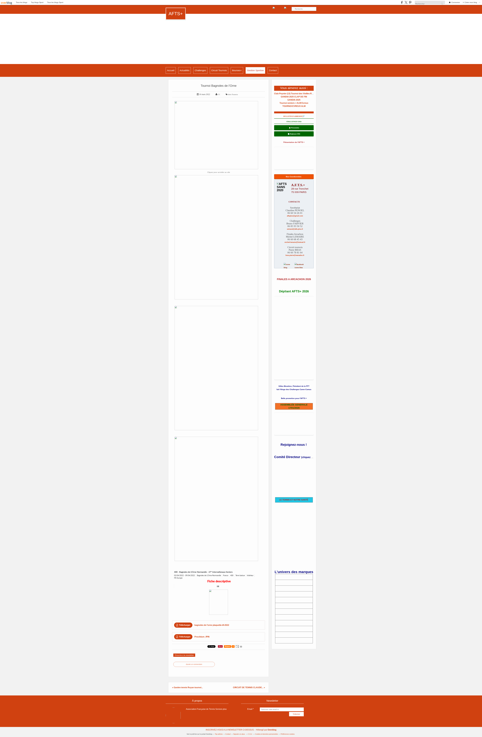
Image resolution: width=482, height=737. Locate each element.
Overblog (272, 730)
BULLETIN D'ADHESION (293, 116)
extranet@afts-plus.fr (295, 229)
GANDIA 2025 (293, 100)
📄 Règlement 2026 (294, 134)
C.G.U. (250, 734)
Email (249, 709)
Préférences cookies (288, 734)
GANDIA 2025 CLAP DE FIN (294, 97)
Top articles (219, 734)
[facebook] (401, 2)
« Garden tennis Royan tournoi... (187, 687)
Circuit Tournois (219, 70)
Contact (273, 70)
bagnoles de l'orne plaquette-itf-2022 (211, 625)
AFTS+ (176, 13)
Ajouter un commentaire (194, 664)
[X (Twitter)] (406, 2)
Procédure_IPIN (201, 637)
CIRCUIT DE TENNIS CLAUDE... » (249, 687)
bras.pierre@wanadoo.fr (295, 255)
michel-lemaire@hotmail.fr (295, 242)
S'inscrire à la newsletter (184, 655)
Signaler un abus (239, 734)
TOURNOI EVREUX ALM (294, 106)
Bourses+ (237, 70)
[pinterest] (410, 2)
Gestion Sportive (255, 70)
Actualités (184, 70)
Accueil (170, 70)
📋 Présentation (294, 128)
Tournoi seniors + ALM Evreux (294, 103)
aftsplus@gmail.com (295, 216)
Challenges (200, 70)
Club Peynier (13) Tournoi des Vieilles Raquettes (297, 94)
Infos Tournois (233, 94)
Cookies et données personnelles (266, 734)
